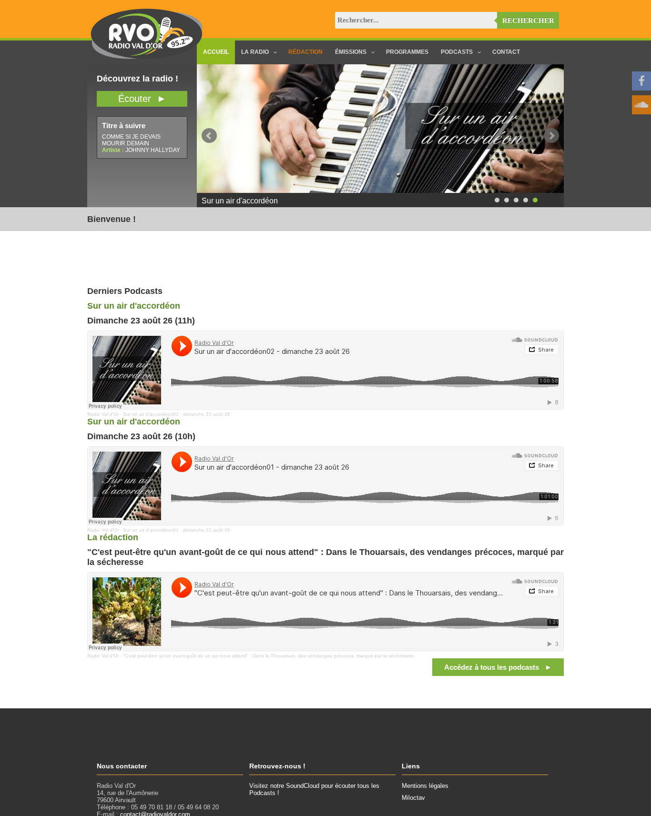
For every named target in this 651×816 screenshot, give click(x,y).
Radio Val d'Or (103, 414)
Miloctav (413, 797)
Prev (209, 135)
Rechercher (528, 20)
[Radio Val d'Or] (146, 57)
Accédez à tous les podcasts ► (498, 667)
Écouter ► (142, 98)
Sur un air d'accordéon (133, 306)
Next (551, 135)
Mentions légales (425, 785)
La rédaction (112, 537)
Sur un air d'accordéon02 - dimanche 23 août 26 (176, 414)
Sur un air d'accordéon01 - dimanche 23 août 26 (176, 530)
